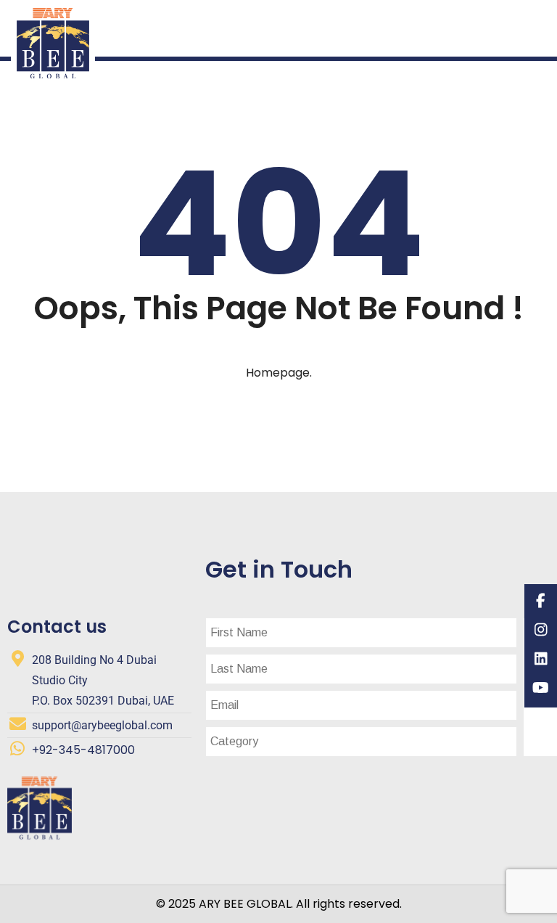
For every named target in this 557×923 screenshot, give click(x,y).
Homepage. (279, 372)
